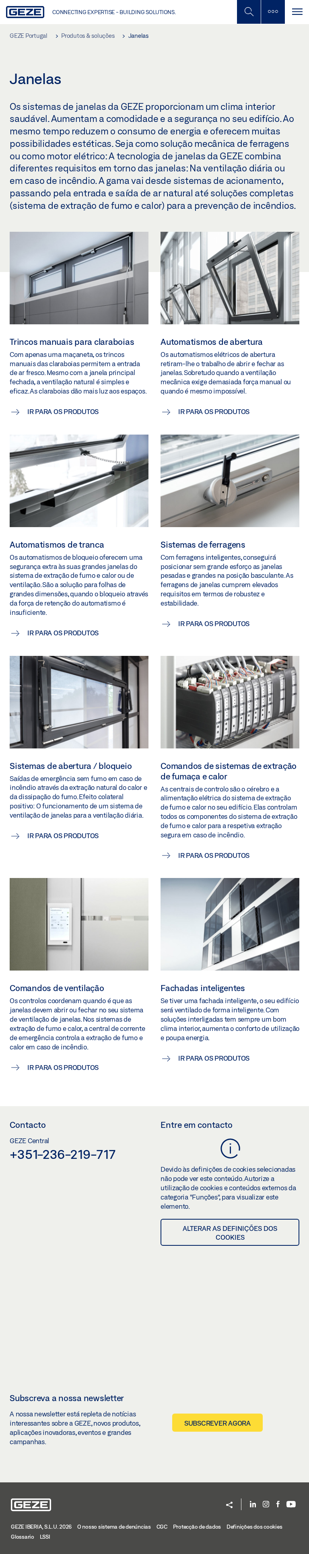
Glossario (22, 1536)
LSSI (45, 1536)
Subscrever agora (217, 1423)
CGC (162, 1526)
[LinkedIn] (253, 1504)
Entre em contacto (197, 1124)
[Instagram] (266, 1504)
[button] (229, 1505)
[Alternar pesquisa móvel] (249, 12)
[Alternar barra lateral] (273, 12)
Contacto (28, 1124)
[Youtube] (291, 1504)
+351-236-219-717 (62, 1154)
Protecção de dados (197, 1526)
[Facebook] (278, 1504)
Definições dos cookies (254, 1526)
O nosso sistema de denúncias (114, 1526)
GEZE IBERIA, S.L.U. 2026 (41, 1526)
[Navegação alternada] (297, 12)
